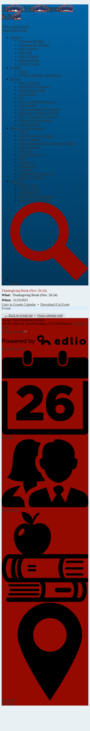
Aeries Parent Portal (31, 90)
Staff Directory (28, 48)
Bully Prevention (29, 139)
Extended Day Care (31, 155)
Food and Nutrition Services (37, 101)
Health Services (28, 124)
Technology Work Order (34, 200)
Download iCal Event (54, 304)
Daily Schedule (28, 56)
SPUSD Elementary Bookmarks (39, 75)
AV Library (26, 170)
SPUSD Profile (28, 64)
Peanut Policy (27, 105)
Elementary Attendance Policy (38, 113)
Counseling (25, 162)
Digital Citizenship (30, 177)
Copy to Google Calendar (19, 304)
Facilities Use (27, 166)
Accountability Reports (33, 45)
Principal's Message (31, 41)
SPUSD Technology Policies (37, 117)
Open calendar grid (50, 315)
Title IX (23, 132)
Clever (22, 71)
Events (6, 308)
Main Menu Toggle (14, 30)
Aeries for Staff (28, 189)
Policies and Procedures (34, 86)
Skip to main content (15, 26)
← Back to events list (18, 315)
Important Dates (29, 60)
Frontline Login (28, 192)
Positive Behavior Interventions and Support (47, 143)
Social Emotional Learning (36, 136)
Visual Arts (25, 151)
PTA (21, 98)
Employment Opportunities (36, 196)
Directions (25, 52)
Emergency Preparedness (35, 120)
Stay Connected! (29, 83)
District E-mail (28, 185)
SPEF (22, 158)
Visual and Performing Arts (36, 173)
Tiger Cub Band (29, 147)
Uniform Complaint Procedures (39, 109)
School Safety (27, 94)
